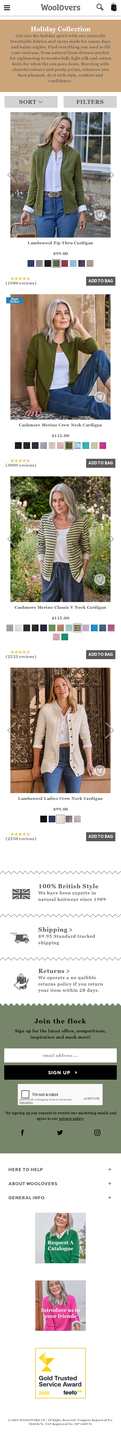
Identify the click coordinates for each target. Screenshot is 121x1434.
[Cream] (60, 819)
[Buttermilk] (94, 445)
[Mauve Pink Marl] (111, 628)
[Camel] (60, 628)
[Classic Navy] (26, 445)
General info (26, 1197)
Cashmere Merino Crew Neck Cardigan (60, 424)
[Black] (47, 263)
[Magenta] (102, 445)
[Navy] (31, 263)
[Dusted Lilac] (85, 628)
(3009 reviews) (21, 465)
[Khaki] (56, 263)
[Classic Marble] (43, 445)
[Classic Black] (18, 445)
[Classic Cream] (52, 445)
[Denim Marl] (102, 628)
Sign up (59, 1072)
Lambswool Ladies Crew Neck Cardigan (60, 798)
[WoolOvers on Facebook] (23, 1133)
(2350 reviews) (21, 838)
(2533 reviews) (21, 656)
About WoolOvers (32, 1183)
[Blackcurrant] (81, 263)
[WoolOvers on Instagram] (98, 1133)
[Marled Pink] (77, 819)
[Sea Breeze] (85, 445)
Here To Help (25, 1169)
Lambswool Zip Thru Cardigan (60, 242)
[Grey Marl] (39, 263)
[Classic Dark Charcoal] (35, 445)
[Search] (100, 7)
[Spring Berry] (64, 263)
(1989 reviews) (21, 283)
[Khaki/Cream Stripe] (77, 628)
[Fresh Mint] (69, 628)
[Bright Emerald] (64, 637)
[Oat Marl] (90, 263)
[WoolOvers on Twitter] (60, 1133)
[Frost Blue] (73, 263)
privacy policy (71, 1119)
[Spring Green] (52, 628)
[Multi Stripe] (77, 445)
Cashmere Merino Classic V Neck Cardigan (60, 607)
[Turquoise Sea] (94, 628)
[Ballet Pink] (60, 445)
